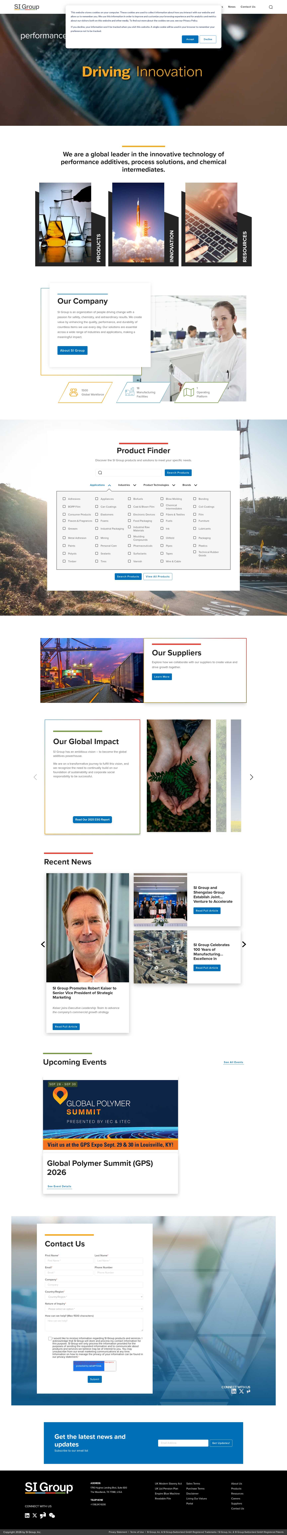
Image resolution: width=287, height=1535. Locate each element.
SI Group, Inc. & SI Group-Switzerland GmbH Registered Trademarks (182, 1532)
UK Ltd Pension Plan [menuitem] (166, 1488)
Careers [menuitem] (235, 1498)
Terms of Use (137, 1532)
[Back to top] (257, 1530)
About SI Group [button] (72, 350)
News (232, 7)
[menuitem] (238, 1503)
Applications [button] (97, 485)
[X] (35, 1515)
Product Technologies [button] (157, 485)
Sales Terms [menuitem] (193, 1483)
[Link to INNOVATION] (138, 222)
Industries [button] (124, 485)
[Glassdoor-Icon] (43, 1515)
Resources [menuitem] (237, 1493)
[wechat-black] (52, 1515)
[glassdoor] (248, 1391)
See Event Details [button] (59, 1186)
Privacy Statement (118, 1532)
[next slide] (244, 944)
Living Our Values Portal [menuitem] (196, 1501)
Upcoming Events (75, 1061)
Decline (208, 39)
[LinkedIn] (233, 1391)
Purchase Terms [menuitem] (195, 1488)
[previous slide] (43, 944)
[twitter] (241, 1391)
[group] (179, 777)
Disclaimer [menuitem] (192, 1493)
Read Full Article (66, 1027)
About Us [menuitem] (236, 1483)
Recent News (68, 861)
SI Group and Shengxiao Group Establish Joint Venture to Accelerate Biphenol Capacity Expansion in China (213, 894)
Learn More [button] (162, 677)
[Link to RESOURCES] (211, 222)
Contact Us (248, 7)
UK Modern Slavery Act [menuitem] (168, 1483)
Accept (190, 39)
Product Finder (143, 450)
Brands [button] (187, 485)
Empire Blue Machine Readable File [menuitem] (167, 1496)
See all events (233, 1062)
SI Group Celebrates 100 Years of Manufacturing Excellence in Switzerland (211, 952)
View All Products (158, 576)
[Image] (110, 1115)
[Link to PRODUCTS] (65, 222)
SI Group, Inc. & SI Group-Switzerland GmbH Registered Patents (251, 1532)
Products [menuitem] (236, 1488)
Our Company (82, 300)
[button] (251, 777)
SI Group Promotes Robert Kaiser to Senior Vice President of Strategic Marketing (84, 993)
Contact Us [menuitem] (237, 1508)
